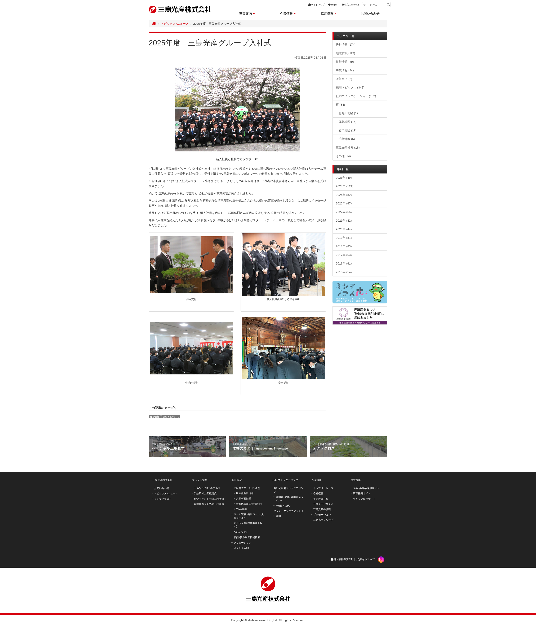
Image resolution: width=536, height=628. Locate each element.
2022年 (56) (344, 212)
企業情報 (317, 480)
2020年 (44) (344, 229)
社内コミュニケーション (356, 96)
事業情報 (345, 70)
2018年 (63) (344, 246)
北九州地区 (349, 113)
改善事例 (344, 79)
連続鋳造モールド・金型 (247, 488)
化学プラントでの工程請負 (209, 498)
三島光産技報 (348, 147)
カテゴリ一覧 (345, 36)
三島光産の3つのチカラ (207, 488)
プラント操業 (199, 480)
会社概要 (318, 493)
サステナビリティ (323, 504)
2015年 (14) (344, 272)
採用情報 (356, 480)
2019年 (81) (344, 237)
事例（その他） (283, 505)
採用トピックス (171, 416)
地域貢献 (345, 53)
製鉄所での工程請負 (205, 493)
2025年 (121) (344, 186)
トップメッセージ (323, 488)
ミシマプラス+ (162, 498)
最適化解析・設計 (245, 493)
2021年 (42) (344, 220)
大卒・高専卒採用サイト (366, 488)
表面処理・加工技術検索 (247, 537)
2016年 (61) (344, 263)
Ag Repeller (240, 532)
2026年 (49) (344, 177)
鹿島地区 (348, 121)
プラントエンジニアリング (288, 511)
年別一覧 (343, 169)
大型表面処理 (243, 498)
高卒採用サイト (362, 493)
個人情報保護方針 (343, 559)
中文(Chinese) (351, 4)
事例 (278, 516)
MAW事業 (241, 509)
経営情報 (154, 416)
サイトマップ (318, 4)
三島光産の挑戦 (322, 509)
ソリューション (242, 542)
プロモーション (322, 514)
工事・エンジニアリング (285, 480)
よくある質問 (241, 547)
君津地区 (348, 130)
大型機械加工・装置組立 (249, 503)
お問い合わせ (370, 13)
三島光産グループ (323, 519)
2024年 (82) (344, 194)
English (334, 4)
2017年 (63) (344, 255)
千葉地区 (347, 139)
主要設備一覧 (320, 498)
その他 (344, 156)
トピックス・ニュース (175, 23)
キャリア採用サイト (364, 498)
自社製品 (237, 480)
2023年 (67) (344, 203)
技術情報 (345, 61)
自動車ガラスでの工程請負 (209, 504)
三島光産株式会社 (162, 480)
